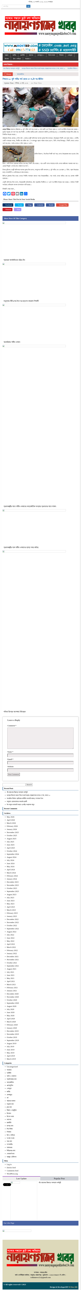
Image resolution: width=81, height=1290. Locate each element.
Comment (11, 726)
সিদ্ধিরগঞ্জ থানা (11, 1151)
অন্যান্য (27, 59)
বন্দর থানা (9, 1107)
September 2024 (13, 854)
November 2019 (13, 1034)
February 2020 (12, 1025)
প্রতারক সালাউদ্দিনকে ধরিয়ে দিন (14, 260)
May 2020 (10, 1016)
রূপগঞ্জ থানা (10, 1126)
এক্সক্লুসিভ (10, 1085)
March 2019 (11, 1059)
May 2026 (10, 817)
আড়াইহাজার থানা (11, 1079)
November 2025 (13, 832)
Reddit (51, 205)
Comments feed (12, 1171)
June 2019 (10, 1050)
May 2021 (10, 978)
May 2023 (10, 904)
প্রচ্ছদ (6, 55)
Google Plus (63, 205)
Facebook (8, 205)
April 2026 (11, 820)
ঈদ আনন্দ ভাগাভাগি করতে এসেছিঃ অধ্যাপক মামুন (20, 805)
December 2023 (13, 882)
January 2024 (12, 879)
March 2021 (11, 985)
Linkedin (40, 205)
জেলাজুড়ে (40, 55)
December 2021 (13, 957)
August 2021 (11, 969)
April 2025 (11, 848)
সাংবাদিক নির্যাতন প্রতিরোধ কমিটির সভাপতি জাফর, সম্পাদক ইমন (25, 798)
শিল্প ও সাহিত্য (17, 59)
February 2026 (12, 826)
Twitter (19, 205)
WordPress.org (12, 1174)
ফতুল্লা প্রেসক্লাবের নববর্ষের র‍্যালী (17, 801)
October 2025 (12, 835)
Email (10, 759)
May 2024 (10, 867)
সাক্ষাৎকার (9, 1147)
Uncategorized (12, 1067)
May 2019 (10, 1053)
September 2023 (13, 891)
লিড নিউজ (10, 1129)
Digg (30, 205)
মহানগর (31, 55)
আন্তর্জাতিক (20, 74)
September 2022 (13, 929)
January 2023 (12, 916)
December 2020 (13, 994)
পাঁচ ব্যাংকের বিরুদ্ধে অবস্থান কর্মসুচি (17, 792)
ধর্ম (7, 1098)
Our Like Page (9, 1223)
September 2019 (13, 1040)
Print (18, 209)
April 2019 (11, 1056)
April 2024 (11, 870)
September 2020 (13, 1003)
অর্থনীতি (9, 1073)
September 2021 (13, 966)
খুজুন (28, 6)
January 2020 (12, 1028)
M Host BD (73, 1287)
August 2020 (11, 1006)
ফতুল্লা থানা (10, 1104)
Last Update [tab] (21, 1178)
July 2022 (10, 935)
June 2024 (10, 863)
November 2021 (13, 960)
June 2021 (10, 975)
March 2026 (11, 823)
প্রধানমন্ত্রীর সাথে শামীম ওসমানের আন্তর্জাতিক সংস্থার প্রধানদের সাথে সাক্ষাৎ (30, 506)
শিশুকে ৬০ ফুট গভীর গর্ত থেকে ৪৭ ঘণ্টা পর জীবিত (23, 79)
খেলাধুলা (70, 55)
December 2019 (13, 1031)
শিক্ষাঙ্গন (61, 55)
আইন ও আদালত (11, 1076)
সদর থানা (9, 1141)
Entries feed (11, 1168)
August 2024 (11, 857)
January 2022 (12, 953)
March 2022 (11, 947)
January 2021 (12, 991)
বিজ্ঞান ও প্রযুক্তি (12, 1110)
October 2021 (12, 963)
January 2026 (12, 829)
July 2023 (10, 898)
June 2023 (10, 901)
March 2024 (11, 873)
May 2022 (10, 941)
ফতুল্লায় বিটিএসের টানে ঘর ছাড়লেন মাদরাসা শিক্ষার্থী (22, 301)
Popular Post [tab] (59, 1178)
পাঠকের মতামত (11, 1101)
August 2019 (11, 1043)
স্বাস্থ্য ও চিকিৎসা (11, 1157)
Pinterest (8, 209)
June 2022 (10, 938)
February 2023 (12, 913)
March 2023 (11, 910)
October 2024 (12, 851)
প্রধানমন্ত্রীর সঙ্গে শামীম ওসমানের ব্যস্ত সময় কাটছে (21, 547)
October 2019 (12, 1037)
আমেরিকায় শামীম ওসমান (12, 342)
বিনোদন (7, 59)
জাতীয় (14, 55)
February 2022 (12, 950)
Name (10, 752)
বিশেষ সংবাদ (51, 55)
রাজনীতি (22, 55)
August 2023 (11, 895)
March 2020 (11, 1022)
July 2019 (10, 1047)
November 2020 (13, 997)
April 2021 (11, 981)
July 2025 (10, 842)
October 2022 (12, 925)
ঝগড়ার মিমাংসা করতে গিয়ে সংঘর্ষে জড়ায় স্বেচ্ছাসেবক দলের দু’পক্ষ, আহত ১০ (30, 68)
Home (8, 74)
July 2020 (10, 1009)
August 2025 (11, 839)
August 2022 (11, 932)
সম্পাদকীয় (9, 1144)
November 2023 (13, 885)
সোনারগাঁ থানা (10, 1154)
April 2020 (11, 1019)
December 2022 (13, 919)
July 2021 (10, 972)
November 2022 (13, 922)
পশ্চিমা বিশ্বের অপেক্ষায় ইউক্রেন (15, 711)
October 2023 (12, 888)
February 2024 (12, 876)
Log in (9, 1164)
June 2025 (10, 845)
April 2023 (11, 907)
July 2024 (10, 860)
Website (10, 767)
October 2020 (12, 1000)
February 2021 (12, 988)
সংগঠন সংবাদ (10, 1138)
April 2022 (11, 944)
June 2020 (10, 1012)
